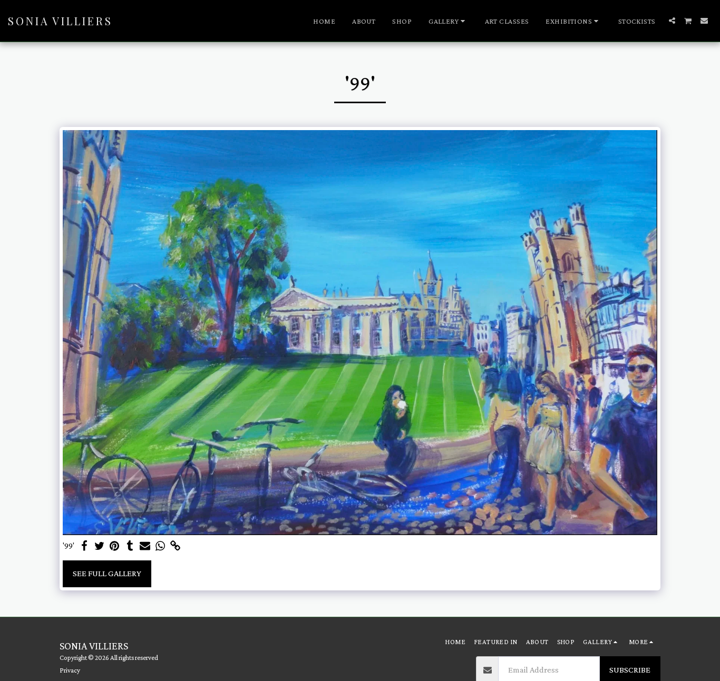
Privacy (70, 670)
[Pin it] (114, 546)
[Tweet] (99, 546)
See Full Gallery (107, 573)
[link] (175, 546)
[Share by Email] (145, 546)
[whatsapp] (160, 546)
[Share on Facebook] (84, 546)
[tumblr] (129, 546)
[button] (448, 21)
